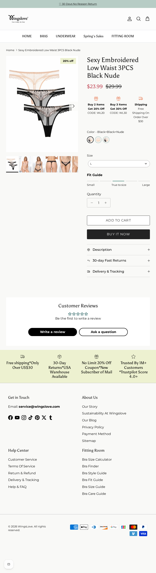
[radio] (90, 139)
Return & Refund (22, 473)
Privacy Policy (93, 427)
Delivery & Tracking (23, 480)
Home (10, 50)
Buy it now (118, 234)
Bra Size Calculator (97, 459)
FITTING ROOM (123, 36)
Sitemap (89, 441)
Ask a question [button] (103, 332)
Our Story (90, 407)
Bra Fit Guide (92, 480)
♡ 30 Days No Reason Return (78, 3)
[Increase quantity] (106, 202)
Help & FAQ (17, 487)
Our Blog (89, 420)
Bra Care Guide (94, 494)
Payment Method (96, 434)
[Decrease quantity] (90, 202)
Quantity (94, 194)
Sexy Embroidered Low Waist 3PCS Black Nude (49, 50)
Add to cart (118, 220)
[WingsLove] (18, 19)
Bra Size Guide (93, 487)
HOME (27, 36)
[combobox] (119, 163)
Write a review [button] (52, 332)
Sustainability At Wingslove (104, 413)
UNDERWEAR (65, 36)
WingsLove (25, 526)
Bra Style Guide (94, 473)
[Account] (129, 18)
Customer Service (22, 459)
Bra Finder (90, 466)
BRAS (44, 36)
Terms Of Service (21, 466)
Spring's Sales (93, 36)
